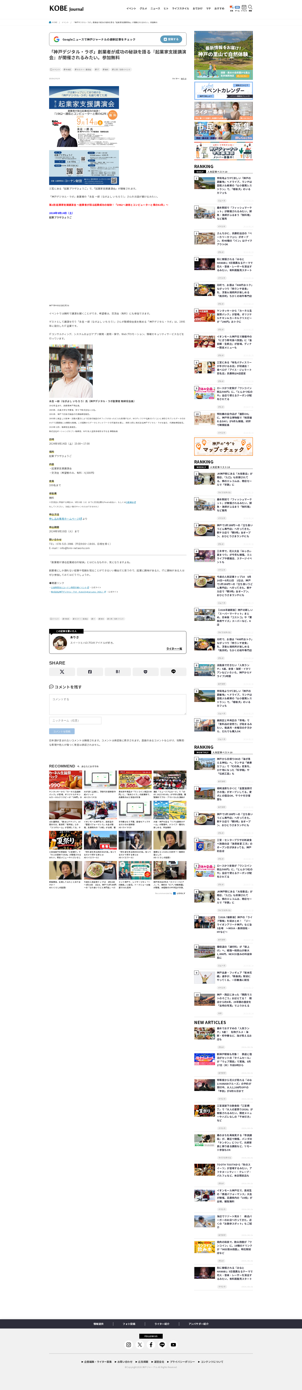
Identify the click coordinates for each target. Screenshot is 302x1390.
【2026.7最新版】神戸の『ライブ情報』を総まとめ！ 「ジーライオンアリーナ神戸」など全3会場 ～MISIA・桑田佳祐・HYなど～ (234, 924)
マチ (208, 8)
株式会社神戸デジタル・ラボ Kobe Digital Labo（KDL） (77, 591)
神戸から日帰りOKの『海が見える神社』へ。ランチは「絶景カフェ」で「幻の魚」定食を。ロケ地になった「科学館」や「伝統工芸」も (234, 766)
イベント (131, 8)
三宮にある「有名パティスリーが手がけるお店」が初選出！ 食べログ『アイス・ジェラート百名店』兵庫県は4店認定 (234, 368)
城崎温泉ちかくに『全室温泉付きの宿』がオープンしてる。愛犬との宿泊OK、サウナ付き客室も (234, 793)
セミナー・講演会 (84, 69)
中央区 (68, 69)
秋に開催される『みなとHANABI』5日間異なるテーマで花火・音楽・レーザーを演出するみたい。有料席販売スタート (235, 264)
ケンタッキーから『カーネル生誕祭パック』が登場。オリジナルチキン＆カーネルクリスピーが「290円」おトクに (234, 316)
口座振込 (130, 502)
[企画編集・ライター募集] (223, 120)
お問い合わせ (124, 1361)
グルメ (143, 8)
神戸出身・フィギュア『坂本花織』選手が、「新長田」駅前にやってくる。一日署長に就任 (234, 976)
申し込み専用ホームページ (64, 518)
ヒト (166, 8)
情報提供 (98, 1324)
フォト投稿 (129, 1324)
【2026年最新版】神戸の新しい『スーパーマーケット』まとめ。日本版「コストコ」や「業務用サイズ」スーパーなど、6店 (235, 617)
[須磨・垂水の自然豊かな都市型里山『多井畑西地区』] (223, 80)
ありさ (183, 78)
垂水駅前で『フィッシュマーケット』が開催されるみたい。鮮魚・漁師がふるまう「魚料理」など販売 (234, 213)
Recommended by (164, 893)
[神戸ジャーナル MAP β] (223, 456)
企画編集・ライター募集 (98, 1361)
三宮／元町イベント (122, 69)
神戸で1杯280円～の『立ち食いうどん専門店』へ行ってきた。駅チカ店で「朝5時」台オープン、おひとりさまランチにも (235, 530)
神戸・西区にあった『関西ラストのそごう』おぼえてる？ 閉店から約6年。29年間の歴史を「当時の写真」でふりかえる (234, 1000)
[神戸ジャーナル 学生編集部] (223, 160)
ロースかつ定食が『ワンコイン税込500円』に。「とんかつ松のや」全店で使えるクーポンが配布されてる (235, 393)
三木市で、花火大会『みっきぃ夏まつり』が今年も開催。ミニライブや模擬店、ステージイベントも (234, 556)
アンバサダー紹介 (198, 1324)
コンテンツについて (212, 1361)
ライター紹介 (161, 1324)
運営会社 (159, 1361)
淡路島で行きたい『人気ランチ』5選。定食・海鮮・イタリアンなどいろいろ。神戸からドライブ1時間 (234, 670)
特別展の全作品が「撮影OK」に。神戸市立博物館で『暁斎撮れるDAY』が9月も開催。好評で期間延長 (234, 419)
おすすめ (219, 8)
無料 (107, 69)
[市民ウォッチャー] (223, 140)
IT (98, 69)
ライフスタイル (180, 8)
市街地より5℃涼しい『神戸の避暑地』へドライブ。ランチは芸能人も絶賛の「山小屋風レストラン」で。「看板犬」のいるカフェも (234, 185)
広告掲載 (143, 1361)
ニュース (155, 8)
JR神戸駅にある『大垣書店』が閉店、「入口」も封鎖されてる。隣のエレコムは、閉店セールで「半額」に (235, 479)
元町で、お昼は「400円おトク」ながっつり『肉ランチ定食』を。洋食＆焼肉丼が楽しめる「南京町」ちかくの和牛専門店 (234, 290)
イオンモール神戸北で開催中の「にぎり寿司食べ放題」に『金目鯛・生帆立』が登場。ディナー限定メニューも (234, 342)
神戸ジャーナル (149, 1367)
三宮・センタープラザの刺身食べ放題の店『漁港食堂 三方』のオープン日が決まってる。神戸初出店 (235, 845)
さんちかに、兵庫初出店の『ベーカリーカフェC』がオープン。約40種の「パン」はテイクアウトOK (234, 238)
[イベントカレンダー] (223, 100)
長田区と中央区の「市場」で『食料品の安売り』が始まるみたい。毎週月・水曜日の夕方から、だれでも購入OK (234, 725)
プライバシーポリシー (182, 1361)
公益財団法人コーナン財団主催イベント (69, 587)
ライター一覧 (174, 648)
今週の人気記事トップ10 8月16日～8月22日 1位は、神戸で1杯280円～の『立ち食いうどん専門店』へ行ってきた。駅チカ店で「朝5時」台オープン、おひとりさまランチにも (235, 586)
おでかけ (198, 8)
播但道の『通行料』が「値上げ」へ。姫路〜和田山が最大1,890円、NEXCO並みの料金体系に (234, 952)
